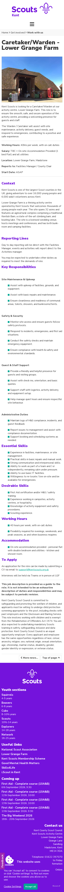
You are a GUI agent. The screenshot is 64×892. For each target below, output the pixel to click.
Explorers (8, 726)
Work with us (35, 32)
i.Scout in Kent (11, 772)
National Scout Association (19, 749)
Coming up (10, 778)
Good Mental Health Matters (20, 763)
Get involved (18, 32)
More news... (30, 658)
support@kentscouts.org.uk (34, 569)
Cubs (5, 711)
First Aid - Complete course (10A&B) (26, 784)
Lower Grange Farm (14, 754)
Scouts (6, 719)
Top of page (49, 658)
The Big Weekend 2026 (17, 815)
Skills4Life (8, 768)
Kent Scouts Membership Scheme (23, 758)
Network (7, 734)
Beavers (7, 703)
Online (58, 869)
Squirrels (7, 695)
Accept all (30, 886)
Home (5, 32)
